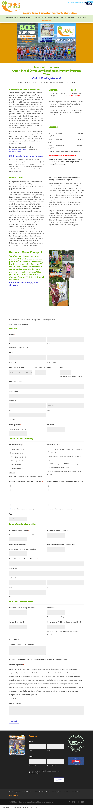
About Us (71, 17)
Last (48, 344)
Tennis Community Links (56, 17)
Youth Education (25, 17)
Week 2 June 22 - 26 (17, 453)
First (10, 344)
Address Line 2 (13, 400)
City (10, 410)
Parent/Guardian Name (18, 545)
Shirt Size (50, 425)
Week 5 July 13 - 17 (17, 464)
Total (11, 514)
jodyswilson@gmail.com (17, 149)
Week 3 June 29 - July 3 (18, 457)
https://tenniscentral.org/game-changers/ (23, 283)
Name (32, 741)
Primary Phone (15, 425)
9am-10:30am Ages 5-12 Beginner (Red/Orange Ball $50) (65, 458)
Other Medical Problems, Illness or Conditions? (64, 622)
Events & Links (39, 17)
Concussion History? (17, 622)
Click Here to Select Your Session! (26, 156)
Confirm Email (51, 362)
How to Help (82, 17)
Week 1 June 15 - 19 (17, 449)
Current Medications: (17, 640)
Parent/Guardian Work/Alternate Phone (61, 545)
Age (61, 367)
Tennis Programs (10, 17)
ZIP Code (12, 419)
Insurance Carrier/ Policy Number (21, 608)
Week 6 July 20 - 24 (17, 468)
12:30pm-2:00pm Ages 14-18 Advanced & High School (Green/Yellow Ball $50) (64, 465)
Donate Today (46, 20)
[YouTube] (82, 802)
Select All (12, 473)
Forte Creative (49, 802)
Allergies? (51, 608)
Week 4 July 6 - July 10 (18, 461)
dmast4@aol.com (15, 152)
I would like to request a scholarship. (23, 509)
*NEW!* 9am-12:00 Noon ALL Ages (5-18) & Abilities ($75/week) (65, 451)
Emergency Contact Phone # (57, 530)
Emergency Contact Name (19, 530)
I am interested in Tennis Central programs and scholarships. (45, 772)
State (48, 410)
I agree (13, 698)
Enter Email (12, 362)
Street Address (13, 391)
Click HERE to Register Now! (46, 78)
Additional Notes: (15, 704)
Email (32, 757)
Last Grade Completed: (43, 367)
